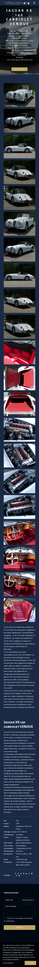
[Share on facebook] (15, 874)
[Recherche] (28, 3)
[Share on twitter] (18, 874)
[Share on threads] (21, 874)
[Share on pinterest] (23, 874)
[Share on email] (19, 876)
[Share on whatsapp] (29, 874)
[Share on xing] (16, 876)
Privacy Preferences (8, 963)
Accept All (30, 963)
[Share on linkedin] (26, 874)
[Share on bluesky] (31, 874)
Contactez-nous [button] (19, 69)
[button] (34, 3)
